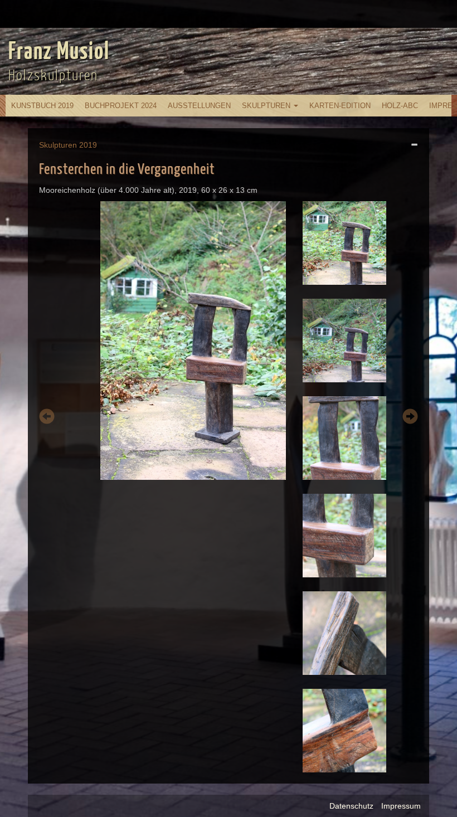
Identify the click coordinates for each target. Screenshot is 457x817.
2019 (88, 144)
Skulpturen (267, 105)
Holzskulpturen (53, 76)
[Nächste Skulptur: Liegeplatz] (410, 418)
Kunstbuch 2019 (42, 105)
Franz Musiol (59, 52)
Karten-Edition (340, 105)
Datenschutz (351, 805)
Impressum (401, 805)
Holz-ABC (400, 105)
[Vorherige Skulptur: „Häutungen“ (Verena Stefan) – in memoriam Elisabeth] (47, 418)
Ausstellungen (199, 105)
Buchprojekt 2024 (121, 105)
